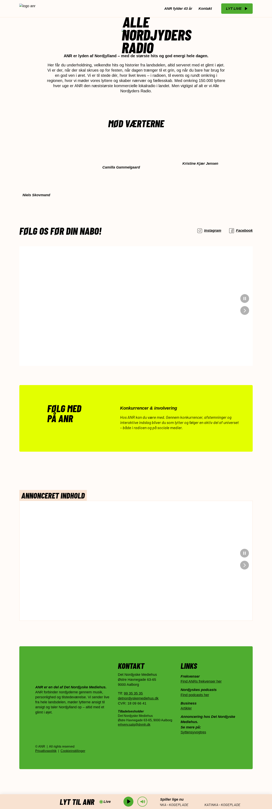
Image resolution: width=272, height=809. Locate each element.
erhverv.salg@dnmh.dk (134, 724)
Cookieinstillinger (73, 751)
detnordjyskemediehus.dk (138, 698)
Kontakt (205, 9)
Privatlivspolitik (46, 751)
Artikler (186, 708)
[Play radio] (128, 802)
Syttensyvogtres (193, 732)
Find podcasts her (195, 695)
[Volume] (142, 802)
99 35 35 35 (133, 693)
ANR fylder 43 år (178, 9)
